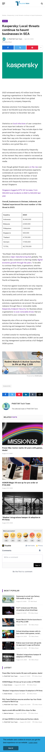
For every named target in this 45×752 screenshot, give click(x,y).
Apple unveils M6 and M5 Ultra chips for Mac (19, 710)
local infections (19, 124)
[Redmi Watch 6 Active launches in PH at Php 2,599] (8, 622)
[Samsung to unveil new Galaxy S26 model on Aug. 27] (8, 599)
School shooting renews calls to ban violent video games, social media (28, 633)
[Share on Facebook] (8, 47)
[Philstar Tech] (22, 3)
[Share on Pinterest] (32, 47)
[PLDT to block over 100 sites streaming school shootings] (8, 611)
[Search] (42, 3)
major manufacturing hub (20, 257)
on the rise (33, 167)
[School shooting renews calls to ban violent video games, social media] (8, 634)
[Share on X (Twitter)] (20, 47)
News (5, 21)
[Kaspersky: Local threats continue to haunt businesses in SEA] (22, 65)
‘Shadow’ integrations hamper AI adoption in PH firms (22, 691)
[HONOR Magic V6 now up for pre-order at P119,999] (22, 468)
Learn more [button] (33, 742)
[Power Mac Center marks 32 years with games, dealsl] (22, 433)
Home (4, 15)
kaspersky (7, 386)
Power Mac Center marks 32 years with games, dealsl (22, 673)
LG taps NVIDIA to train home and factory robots (20, 719)
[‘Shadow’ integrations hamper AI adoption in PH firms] (22, 503)
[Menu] (3, 3)
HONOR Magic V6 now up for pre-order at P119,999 (21, 682)
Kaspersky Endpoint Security (14, 309)
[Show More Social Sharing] (41, 47)
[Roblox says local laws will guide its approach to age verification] (8, 646)
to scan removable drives (24, 312)
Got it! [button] (10, 748)
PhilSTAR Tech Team (15, 39)
